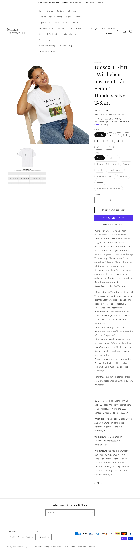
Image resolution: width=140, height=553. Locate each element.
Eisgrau (127, 164)
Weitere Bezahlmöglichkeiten (114, 224)
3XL (118, 141)
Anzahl (97, 194)
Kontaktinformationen (78, 547)
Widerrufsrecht (56, 547)
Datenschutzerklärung (41, 547)
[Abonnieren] (91, 512)
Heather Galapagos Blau (110, 189)
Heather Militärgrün (108, 164)
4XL (99, 147)
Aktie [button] (99, 483)
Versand (97, 114)
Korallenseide (117, 171)
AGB (66, 547)
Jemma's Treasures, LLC (21, 547)
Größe (100, 135)
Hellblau (114, 158)
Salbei (101, 183)
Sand (101, 171)
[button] (119, 31)
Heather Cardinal (106, 177)
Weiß (99, 158)
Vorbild (125, 177)
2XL (108, 141)
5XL (109, 147)
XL (98, 141)
